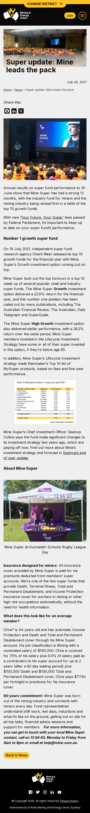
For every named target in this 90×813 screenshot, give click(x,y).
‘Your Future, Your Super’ (42, 217)
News (18, 89)
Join (69, 15)
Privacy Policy (69, 801)
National (15, 54)
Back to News (16, 755)
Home (7, 89)
